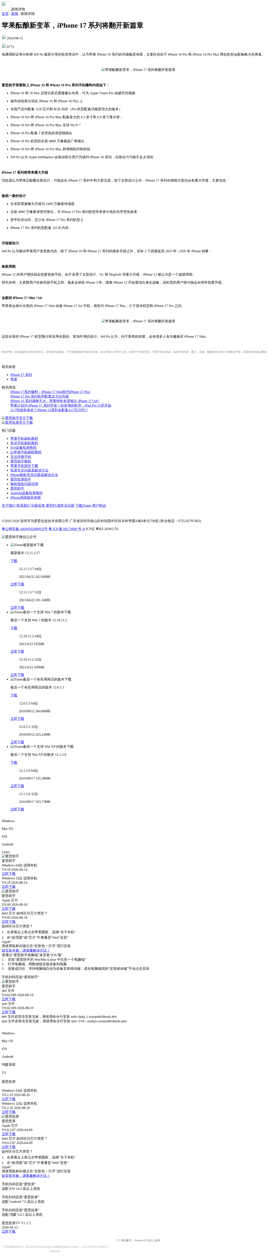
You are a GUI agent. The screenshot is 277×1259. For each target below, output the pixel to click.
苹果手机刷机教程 (24, 438)
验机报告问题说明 (24, 484)
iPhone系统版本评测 (25, 497)
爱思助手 (17, 488)
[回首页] (6, 9)
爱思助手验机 (20, 461)
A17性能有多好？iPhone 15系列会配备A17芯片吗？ (49, 410)
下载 (13, 561)
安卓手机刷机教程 (24, 443)
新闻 (14, 14)
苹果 (13, 379)
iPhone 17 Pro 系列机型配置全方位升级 (39, 396)
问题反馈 (38, 505)
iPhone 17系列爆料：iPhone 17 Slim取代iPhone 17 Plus (50, 392)
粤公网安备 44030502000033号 (25, 529)
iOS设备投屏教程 (23, 447)
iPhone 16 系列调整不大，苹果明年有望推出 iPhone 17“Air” (54, 401)
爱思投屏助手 (20, 479)
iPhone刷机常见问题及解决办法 (34, 475)
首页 (5, 14)
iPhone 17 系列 (21, 375)
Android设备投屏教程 (26, 493)
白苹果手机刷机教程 (26, 452)
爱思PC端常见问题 (60, 505)
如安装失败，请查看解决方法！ (26, 950)
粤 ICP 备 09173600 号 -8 (66, 529)
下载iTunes (83, 505)
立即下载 (17, 584)
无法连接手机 (20, 457)
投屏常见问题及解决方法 (29, 470)
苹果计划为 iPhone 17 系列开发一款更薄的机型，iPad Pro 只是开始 (60, 405)
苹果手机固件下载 (24, 466)
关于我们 (9, 505)
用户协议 (99, 505)
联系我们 (23, 505)
